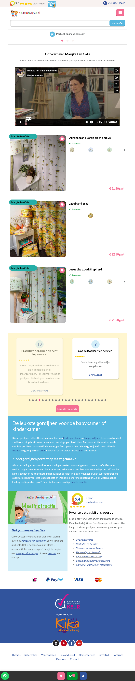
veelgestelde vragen (27, 553)
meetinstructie (79, 481)
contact (52, 553)
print (42, 450)
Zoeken (116, 23)
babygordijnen (92, 437)
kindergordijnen (72, 437)
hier (81, 450)
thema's (16, 450)
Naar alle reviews (66, 408)
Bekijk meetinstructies (28, 530)
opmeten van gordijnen (33, 540)
